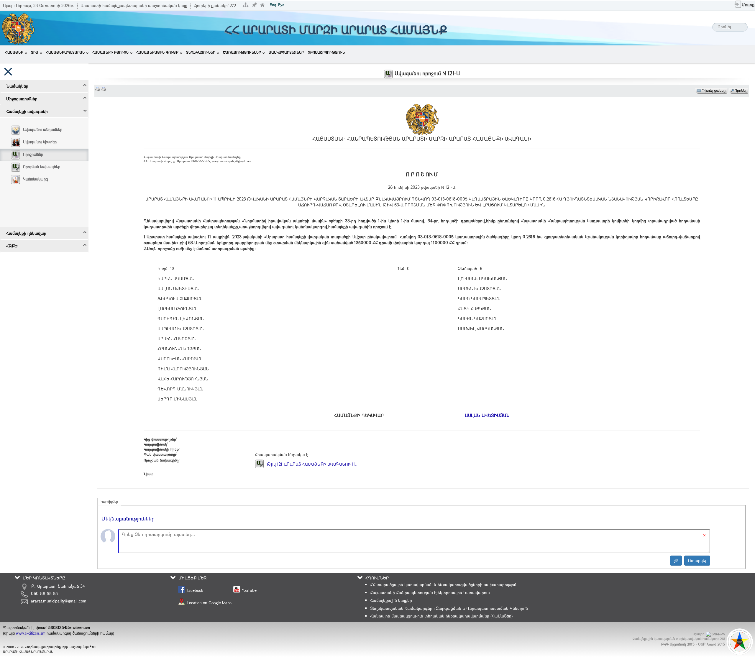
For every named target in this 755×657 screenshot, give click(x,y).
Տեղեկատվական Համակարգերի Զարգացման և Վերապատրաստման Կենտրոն (449, 608)
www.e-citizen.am (30, 633)
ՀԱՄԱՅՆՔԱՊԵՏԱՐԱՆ (65, 52)
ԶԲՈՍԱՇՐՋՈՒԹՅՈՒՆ (326, 52)
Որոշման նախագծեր (41, 166)
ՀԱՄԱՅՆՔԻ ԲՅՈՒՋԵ (110, 52)
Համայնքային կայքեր (391, 600)
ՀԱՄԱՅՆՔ (14, 52)
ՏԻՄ (34, 52)
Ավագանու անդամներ (42, 129)
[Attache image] (676, 561)
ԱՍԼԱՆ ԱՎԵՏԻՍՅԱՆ (487, 415)
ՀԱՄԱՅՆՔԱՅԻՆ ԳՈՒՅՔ (157, 52)
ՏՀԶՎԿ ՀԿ (718, 634)
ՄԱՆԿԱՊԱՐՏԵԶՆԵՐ (286, 52)
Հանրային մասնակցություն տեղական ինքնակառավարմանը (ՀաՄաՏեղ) (441, 616)
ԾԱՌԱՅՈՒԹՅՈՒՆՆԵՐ (242, 52)
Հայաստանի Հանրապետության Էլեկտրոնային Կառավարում (430, 592)
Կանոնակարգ (35, 179)
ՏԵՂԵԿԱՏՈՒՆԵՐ (200, 52)
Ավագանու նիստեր (40, 141)
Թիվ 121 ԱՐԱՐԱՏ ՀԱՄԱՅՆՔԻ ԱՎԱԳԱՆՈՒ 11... (312, 464)
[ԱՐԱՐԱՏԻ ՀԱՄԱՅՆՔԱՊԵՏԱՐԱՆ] (18, 27)
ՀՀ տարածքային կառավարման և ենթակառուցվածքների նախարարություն (444, 584)
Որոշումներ (33, 154)
